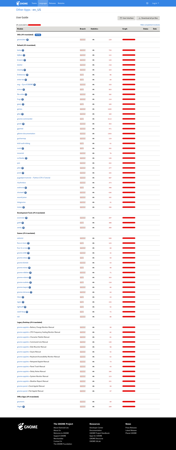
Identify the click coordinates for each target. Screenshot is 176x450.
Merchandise (58, 438)
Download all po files (149, 18)
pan (18, 163)
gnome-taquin (22, 287)
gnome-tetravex (23, 292)
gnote (19, 124)
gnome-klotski (22, 262)
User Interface (127, 18)
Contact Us (58, 441)
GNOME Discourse (96, 438)
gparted (20, 128)
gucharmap (21, 138)
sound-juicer (22, 197)
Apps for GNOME (96, 436)
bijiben (20, 55)
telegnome (21, 202)
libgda (19, 406)
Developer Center (96, 427)
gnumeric (20, 401)
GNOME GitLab (95, 441)
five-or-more (22, 243)
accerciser (21, 218)
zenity (19, 227)
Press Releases (131, 427)
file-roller (21, 94)
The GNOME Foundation (63, 444)
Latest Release (131, 430)
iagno (19, 302)
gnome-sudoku (23, 282)
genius (19, 109)
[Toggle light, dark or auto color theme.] (148, 3)
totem (19, 207)
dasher (19, 65)
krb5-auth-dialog (23, 143)
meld (19, 148)
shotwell (20, 192)
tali (18, 316)
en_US (37, 10)
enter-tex (20, 79)
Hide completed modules (150, 25)
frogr (19, 99)
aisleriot (20, 238)
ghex (19, 114)
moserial (20, 153)
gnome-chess (22, 258)
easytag (20, 70)
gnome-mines (22, 267)
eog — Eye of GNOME (25, 84)
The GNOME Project (63, 424)
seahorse (20, 187)
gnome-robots (23, 277)
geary (19, 104)
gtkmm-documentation (26, 133)
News (128, 424)
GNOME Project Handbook (100, 433)
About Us (57, 430)
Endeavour (21, 74)
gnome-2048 (22, 253)
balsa (19, 50)
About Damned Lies (61, 427)
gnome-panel (22, 386)
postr (19, 173)
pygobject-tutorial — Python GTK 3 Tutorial (33, 178)
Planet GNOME (131, 433)
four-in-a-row (22, 248)
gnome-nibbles (23, 272)
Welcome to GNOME (61, 433)
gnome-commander (24, 119)
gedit (19, 222)
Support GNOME (60, 436)
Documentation (96, 430)
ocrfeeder (21, 158)
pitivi (19, 168)
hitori (19, 297)
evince (19, 89)
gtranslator (21, 39)
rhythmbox (21, 182)
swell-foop (21, 312)
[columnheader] (47, 28)
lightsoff (20, 307)
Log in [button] (154, 3)
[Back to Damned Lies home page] (22, 3)
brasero (20, 60)
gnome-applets (23, 327)
